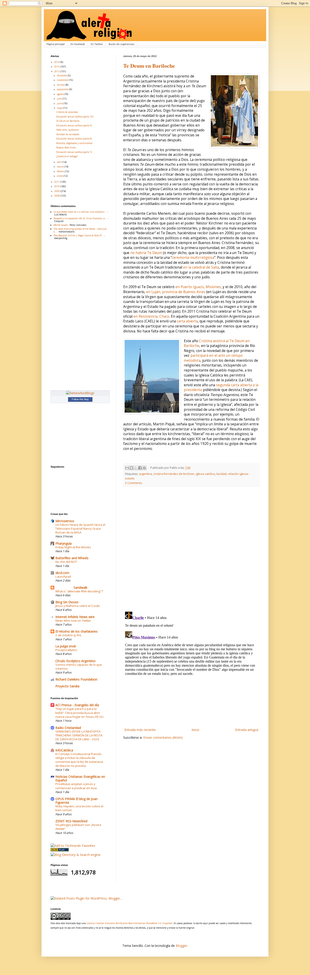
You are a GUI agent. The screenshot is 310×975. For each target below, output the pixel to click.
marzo (60, 166)
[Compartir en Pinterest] (144, 468)
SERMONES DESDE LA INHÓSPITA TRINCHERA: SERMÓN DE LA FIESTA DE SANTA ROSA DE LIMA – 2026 (78, 735)
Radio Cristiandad (68, 728)
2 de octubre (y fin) (68, 635)
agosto (60, 94)
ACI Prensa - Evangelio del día (77, 705)
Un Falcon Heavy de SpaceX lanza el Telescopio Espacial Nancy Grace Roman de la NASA (80, 529)
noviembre (63, 80)
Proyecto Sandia (67, 686)
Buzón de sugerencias (121, 44)
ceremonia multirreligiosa (193, 257)
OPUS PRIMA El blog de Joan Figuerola (76, 801)
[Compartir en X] (135, 468)
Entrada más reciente (140, 730)
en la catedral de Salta (201, 267)
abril (59, 162)
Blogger (181, 945)
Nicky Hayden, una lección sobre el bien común (79, 808)
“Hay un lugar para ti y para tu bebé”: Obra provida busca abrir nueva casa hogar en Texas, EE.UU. (79, 713)
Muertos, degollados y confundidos (74, 143)
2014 (57, 62)
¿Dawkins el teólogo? (67, 156)
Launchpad (63, 576)
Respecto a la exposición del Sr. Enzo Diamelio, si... (80, 218)
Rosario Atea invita (66, 147)
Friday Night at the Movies (73, 547)
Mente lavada (61, 225)
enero (60, 175)
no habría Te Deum (146, 252)
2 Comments (133, 483)
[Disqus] (191, 549)
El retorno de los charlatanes (76, 631)
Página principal (56, 44)
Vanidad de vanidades (67, 134)
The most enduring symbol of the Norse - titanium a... (80, 230)
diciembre (62, 75)
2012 (57, 71)
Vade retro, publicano (67, 129)
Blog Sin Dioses (67, 602)
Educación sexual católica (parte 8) (74, 138)
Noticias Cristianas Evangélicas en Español (80, 778)
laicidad (221, 474)
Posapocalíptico (66, 650)
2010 (57, 186)
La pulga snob (65, 646)
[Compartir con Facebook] (140, 468)
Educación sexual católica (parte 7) (74, 152)
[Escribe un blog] (131, 468)
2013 (57, 66)
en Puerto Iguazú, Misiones (198, 286)
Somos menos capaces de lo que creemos (78, 667)
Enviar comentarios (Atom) (163, 737)
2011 (57, 181)
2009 (57, 191)
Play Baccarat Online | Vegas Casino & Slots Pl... (79, 235)
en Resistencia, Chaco (151, 316)
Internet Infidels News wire (75, 617)
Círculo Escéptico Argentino (75, 661)
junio (60, 103)
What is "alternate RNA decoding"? (79, 591)
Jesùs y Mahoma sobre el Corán (77, 606)
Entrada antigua (246, 730)
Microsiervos (64, 521)
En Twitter (97, 44)
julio (59, 98)
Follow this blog (80, 399)
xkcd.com (62, 573)
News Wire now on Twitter (73, 620)
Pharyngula (63, 543)
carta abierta (187, 321)
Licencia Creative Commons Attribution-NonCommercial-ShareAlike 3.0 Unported (129, 923)
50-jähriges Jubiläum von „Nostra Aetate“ (78, 827)
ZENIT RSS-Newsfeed (71, 821)
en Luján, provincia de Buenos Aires (175, 291)
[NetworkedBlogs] (80, 393)
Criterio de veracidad (67, 112)
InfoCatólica (64, 750)
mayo (60, 108)
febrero (61, 171)
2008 (57, 195)
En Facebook (78, 44)
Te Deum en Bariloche (149, 66)
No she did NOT (66, 562)
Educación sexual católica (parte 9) (74, 125)
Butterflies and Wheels (72, 558)
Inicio (195, 730)
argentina (145, 474)
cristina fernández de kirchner (173, 474)
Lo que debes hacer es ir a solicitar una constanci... (80, 211)
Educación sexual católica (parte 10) (74, 116)
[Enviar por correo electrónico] (127, 468)
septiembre (63, 89)
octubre (61, 84)
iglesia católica (205, 474)
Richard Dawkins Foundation (76, 679)
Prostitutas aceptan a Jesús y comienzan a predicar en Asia (76, 786)
